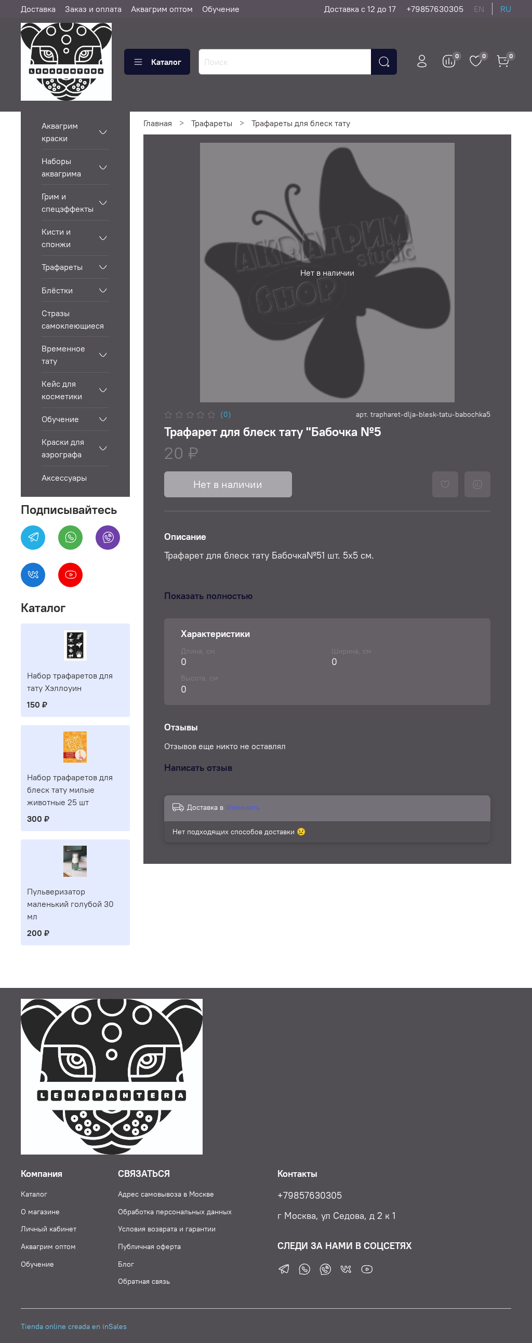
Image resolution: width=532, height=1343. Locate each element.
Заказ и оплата (93, 9)
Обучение (221, 9)
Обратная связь (144, 1281)
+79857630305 (434, 9)
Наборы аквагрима (61, 167)
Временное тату (63, 354)
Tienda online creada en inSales (74, 1326)
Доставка (38, 9)
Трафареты (211, 123)
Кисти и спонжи (56, 237)
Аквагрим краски (60, 131)
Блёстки (57, 290)
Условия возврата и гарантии (167, 1228)
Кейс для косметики (62, 389)
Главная (157, 123)
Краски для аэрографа (63, 448)
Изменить (243, 807)
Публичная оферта (149, 1246)
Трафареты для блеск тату (300, 123)
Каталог (166, 62)
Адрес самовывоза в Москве (166, 1194)
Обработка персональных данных (175, 1211)
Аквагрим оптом (162, 9)
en (479, 9)
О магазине (40, 1211)
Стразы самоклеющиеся (73, 319)
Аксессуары (64, 477)
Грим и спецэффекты (67, 202)
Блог (126, 1264)
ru (505, 9)
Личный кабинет (48, 1228)
